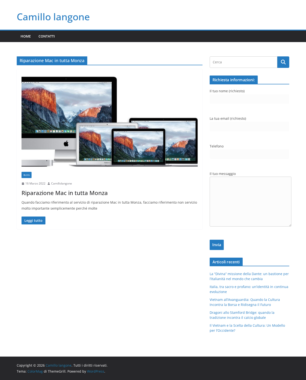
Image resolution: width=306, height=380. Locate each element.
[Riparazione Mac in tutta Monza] (110, 123)
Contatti (46, 36)
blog (26, 175)
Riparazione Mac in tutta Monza (65, 193)
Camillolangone (61, 183)
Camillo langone (53, 16)
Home (26, 36)
